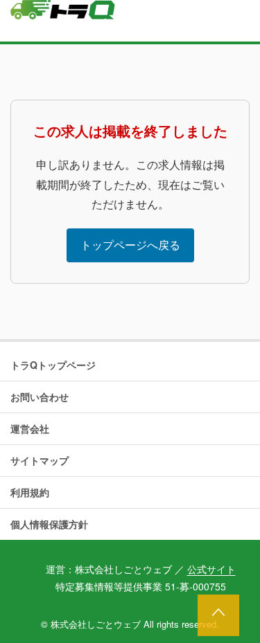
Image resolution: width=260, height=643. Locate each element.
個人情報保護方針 (49, 524)
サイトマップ (39, 460)
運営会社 (29, 428)
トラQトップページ (53, 365)
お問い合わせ (39, 397)
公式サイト (211, 569)
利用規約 (29, 492)
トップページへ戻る (130, 245)
